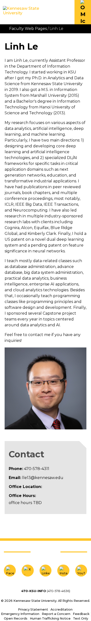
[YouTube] (81, 571)
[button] (82, 12)
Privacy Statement (33, 609)
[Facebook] (10, 571)
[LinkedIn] (45, 571)
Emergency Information (20, 614)
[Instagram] (63, 571)
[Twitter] (27, 571)
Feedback (81, 614)
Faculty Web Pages (28, 28)
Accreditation (61, 609)
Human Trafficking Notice (50, 618)
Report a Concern (56, 614)
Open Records (15, 618)
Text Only (80, 618)
